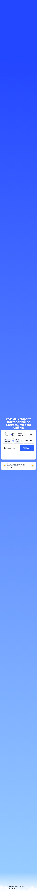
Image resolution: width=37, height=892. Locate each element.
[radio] (6, 434)
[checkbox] (30, 434)
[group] (8, 441)
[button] (33, 2)
